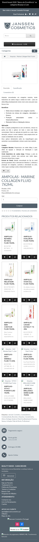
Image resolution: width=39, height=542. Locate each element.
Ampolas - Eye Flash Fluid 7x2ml (29, 356)
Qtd (3, 196)
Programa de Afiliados (9, 493)
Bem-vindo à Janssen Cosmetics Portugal (16, 10)
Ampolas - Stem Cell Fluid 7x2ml (29, 282)
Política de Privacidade (9, 487)
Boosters (15, 417)
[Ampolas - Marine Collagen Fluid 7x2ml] (19, 72)
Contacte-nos (6, 500)
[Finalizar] (35, 14)
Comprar (19, 206)
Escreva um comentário (29, 211)
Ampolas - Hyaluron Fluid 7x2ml (29, 239)
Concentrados (29, 417)
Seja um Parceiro (7, 483)
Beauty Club (6, 491)
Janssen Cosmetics (14, 415)
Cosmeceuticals (6, 417)
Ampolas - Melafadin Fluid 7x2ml (9, 282)
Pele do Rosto (17, 421)
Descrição (6, 88)
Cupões (4, 504)
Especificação (17, 88)
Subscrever (10, 476)
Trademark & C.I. (7, 485)
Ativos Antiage (6, 419)
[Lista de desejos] (30, 14)
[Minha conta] (26, 14)
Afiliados (4, 514)
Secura (4, 421)
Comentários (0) (8, 92)
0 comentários (16, 211)
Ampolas (21, 417)
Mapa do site (6, 516)
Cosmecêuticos (25, 415)
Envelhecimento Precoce (29, 419)
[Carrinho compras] (32, 14)
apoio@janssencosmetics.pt (11, 511)
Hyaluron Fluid (16, 419)
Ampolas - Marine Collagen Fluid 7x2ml (22, 56)
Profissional (25, 421)
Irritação (9, 421)
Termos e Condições (9, 489)
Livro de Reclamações (9, 502)
